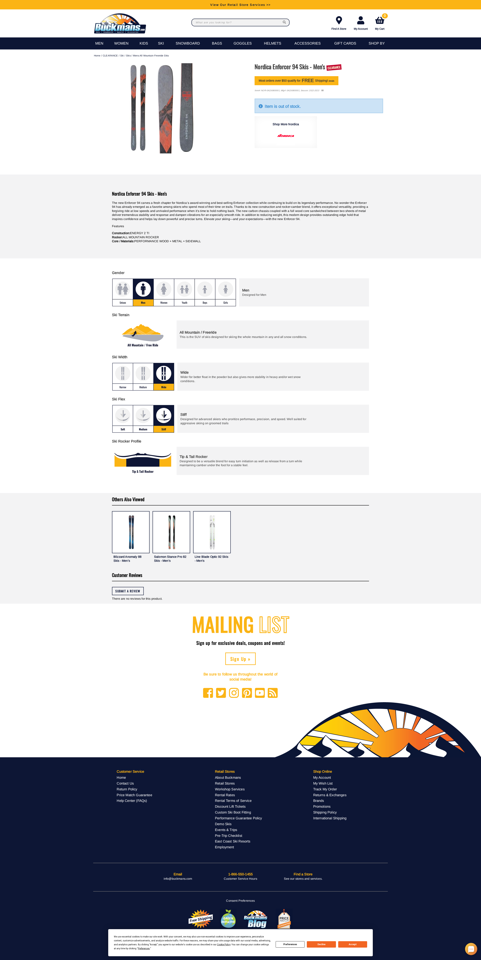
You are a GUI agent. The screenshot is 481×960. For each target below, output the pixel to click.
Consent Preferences (240, 900)
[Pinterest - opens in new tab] (247, 693)
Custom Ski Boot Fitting (233, 812)
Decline (321, 944)
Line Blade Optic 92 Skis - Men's (211, 558)
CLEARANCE (110, 55)
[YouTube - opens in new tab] (260, 693)
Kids (144, 43)
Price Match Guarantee (134, 795)
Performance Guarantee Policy (238, 818)
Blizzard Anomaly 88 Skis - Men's (127, 558)
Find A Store (338, 28)
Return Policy (127, 789)
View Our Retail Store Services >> (240, 4)
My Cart (380, 22)
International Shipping (330, 818)
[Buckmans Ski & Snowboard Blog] (256, 919)
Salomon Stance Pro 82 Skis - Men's (170, 558)
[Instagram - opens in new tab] (234, 693)
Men (99, 43)
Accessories (307, 43)
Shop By (377, 43)
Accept (353, 944)
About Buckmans (228, 777)
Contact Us (125, 783)
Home (97, 55)
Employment (224, 847)
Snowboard (188, 43)
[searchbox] (285, 22)
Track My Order (325, 789)
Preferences (290, 944)
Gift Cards (345, 43)
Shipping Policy (325, 812)
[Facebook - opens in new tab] (208, 693)
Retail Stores (225, 783)
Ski (161, 43)
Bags (217, 43)
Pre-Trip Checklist (228, 836)
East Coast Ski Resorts (232, 841)
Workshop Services (230, 789)
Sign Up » (240, 658)
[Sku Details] (322, 90)
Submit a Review (127, 591)
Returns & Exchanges (329, 795)
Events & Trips (226, 830)
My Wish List (323, 783)
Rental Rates (225, 795)
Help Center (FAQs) (132, 801)
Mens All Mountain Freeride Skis (151, 55)
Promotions (322, 806)
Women (121, 43)
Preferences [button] (144, 948)
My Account (361, 28)
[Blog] (273, 693)
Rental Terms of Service (233, 801)
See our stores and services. (303, 878)
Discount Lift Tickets (230, 806)
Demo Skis (223, 824)
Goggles (243, 43)
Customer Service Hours (240, 878)
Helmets (272, 43)
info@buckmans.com (178, 878)
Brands (318, 801)
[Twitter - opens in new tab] (221, 693)
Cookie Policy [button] (223, 944)
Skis (128, 55)
